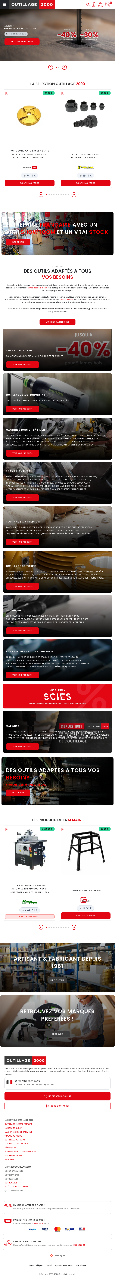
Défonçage (10, 1147)
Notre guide (10, 1182)
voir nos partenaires (57, 322)
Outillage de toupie (14, 1139)
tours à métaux (66, 299)
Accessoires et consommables (20, 1151)
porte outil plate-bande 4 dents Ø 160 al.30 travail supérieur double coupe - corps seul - (29, 154)
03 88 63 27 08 (78, 1245)
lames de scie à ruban (37, 287)
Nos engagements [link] (13, 1171)
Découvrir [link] (57, 980)
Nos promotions (13, 1155)
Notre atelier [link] (11, 1178)
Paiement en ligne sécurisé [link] (28, 1220)
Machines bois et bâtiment (18, 1132)
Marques (9, 1159)
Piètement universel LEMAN (85, 890)
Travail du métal (13, 1135)
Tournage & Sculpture (16, 1143)
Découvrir (16, 44)
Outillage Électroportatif (18, 1124)
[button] (50, 67)
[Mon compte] (100, 4)
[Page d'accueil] (32, 4)
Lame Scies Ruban (13, 1128)
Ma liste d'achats (93, 4)
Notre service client (60, 1096)
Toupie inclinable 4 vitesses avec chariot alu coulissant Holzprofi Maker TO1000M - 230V (29, 889)
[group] (57, 35)
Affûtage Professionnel (17, 1186)
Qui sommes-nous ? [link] (14, 1190)
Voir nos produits (22, 364)
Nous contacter (60, 1106)
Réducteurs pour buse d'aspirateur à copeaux (85, 156)
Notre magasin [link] (12, 1175)
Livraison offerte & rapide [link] (28, 1205)
